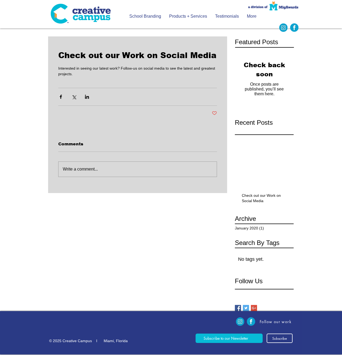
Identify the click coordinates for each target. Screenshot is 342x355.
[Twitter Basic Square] (246, 308)
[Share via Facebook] (60, 96)
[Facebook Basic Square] (238, 308)
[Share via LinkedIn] (87, 96)
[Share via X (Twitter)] (73, 96)
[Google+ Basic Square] (254, 308)
